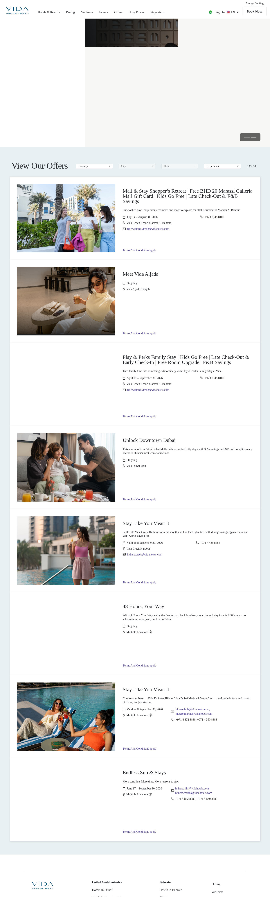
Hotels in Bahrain (171, 890)
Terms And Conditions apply (139, 250)
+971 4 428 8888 (210, 542)
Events (103, 12)
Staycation (157, 12)
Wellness (87, 12)
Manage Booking (255, 3)
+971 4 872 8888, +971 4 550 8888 (196, 719)
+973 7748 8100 (214, 217)
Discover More (38, 88)
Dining (70, 12)
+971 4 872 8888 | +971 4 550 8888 (196, 798)
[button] (94, 166)
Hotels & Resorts (49, 12)
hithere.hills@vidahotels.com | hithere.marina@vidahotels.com (193, 790)
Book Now (254, 11)
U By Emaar (136, 12)
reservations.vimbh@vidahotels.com (148, 228)
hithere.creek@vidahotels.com (144, 554)
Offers (118, 12)
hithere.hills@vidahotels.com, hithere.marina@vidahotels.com (194, 711)
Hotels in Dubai (102, 890)
